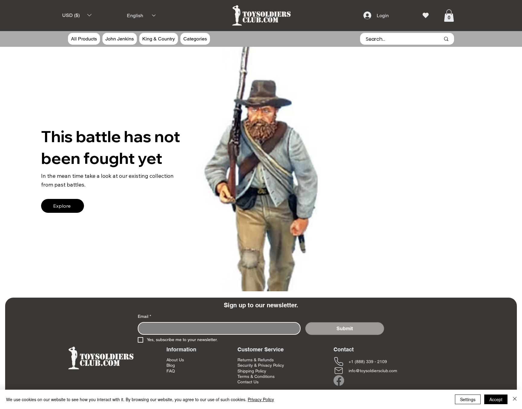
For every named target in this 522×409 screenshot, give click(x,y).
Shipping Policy (251, 371)
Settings (467, 399)
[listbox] (76, 15)
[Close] (514, 399)
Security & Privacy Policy (260, 365)
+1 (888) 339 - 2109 (368, 361)
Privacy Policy (261, 399)
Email (144, 316)
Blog (170, 365)
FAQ (170, 371)
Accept (495, 399)
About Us (175, 359)
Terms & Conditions (256, 376)
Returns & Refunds (255, 359)
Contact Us (248, 381)
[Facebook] (339, 380)
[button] (76, 15)
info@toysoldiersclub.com (373, 370)
